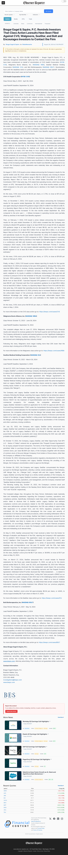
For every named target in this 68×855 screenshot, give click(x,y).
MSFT (5, 805)
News (22, 23)
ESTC (54, 741)
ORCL (5, 810)
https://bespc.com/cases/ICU (52, 598)
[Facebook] (54, 824)
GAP (45, 753)
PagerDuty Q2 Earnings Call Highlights (37, 759)
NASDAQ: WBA (38, 65)
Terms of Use (40, 851)
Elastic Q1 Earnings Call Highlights (36, 734)
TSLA (5, 812)
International (38, 23)
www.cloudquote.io (36, 821)
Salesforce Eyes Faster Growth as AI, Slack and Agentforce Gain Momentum (39, 773)
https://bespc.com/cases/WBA (54, 350)
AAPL (5, 793)
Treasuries (47, 23)
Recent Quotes (9, 14)
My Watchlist (22, 14)
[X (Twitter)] (50, 824)
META (5, 802)
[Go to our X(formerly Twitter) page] (33, 846)
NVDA (5, 807)
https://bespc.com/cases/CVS (49, 312)
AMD (5, 795)
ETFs (23, 19)
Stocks (16, 19)
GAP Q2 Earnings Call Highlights (35, 747)
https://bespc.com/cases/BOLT (49, 642)
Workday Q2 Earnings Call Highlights (36, 721)
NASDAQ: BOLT (48, 67)
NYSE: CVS (25, 76)
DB (52, 779)
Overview (16, 23)
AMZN (5, 790)
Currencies (30, 23)
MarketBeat (27, 728)
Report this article (11, 711)
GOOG (5, 800)
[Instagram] (62, 824)
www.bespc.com (9, 682)
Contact (34, 851)
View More (60, 717)
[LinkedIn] (58, 824)
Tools (30, 19)
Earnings (45, 728)
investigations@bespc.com (12, 680)
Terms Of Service (37, 830)
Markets (7, 19)
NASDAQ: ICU (18, 67)
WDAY (54, 728)
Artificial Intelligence (39, 728)
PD (44, 766)
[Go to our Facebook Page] (30, 846)
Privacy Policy (41, 828)
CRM (50, 779)
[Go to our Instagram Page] (37, 846)
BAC (5, 798)
